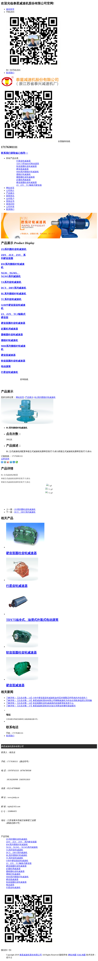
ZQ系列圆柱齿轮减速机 (13, 249)
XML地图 (81, 955)
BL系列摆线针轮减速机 (13, 293)
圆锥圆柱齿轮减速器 (25, 177)
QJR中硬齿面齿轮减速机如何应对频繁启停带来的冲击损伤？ (47, 698)
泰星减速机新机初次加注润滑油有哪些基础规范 (41, 706)
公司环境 (10, 207)
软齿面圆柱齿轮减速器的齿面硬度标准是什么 (40, 703)
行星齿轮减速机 (9, 372)
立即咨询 (5, 459)
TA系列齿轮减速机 (11, 282)
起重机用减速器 (23, 180)
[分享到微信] (17, 462)
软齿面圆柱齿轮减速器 (26, 166)
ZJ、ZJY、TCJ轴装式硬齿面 (29, 185)
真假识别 (10, 204)
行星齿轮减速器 (23, 161)
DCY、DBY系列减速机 (13, 288)
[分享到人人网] (14, 462)
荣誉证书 (10, 201)
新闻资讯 (10, 196)
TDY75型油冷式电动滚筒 (27, 164)
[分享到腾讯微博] (11, 462)
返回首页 (10, 9)
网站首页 (10, 188)
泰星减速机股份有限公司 (30, 955)
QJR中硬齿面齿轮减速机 (17, 861)
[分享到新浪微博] (8, 462)
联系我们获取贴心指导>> (14, 153)
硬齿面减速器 (22, 169)
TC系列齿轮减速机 (11, 299)
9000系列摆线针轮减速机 (27, 172)
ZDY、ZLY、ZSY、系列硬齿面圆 (21, 842)
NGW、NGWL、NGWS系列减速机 (22, 847)
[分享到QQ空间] (5, 462)
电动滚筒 (6, 366)
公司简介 (10, 190)
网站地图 (72, 955)
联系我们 (10, 73)
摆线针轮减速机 (23, 174)
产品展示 (10, 193)
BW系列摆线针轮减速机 (17, 844)
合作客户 (10, 198)
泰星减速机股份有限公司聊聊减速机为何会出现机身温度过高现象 (49, 700)
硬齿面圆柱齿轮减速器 (26, 182)
